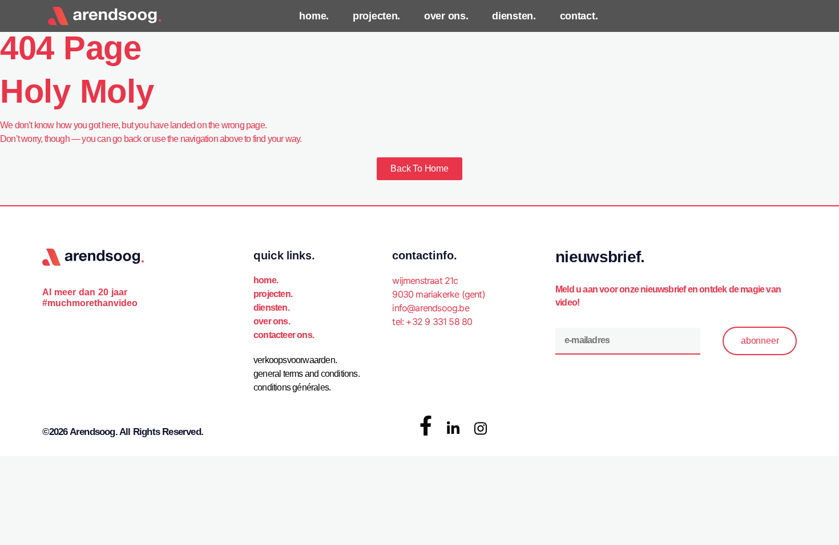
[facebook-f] (426, 426)
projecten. (376, 16)
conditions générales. (291, 387)
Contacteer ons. (283, 335)
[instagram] (480, 428)
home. (314, 16)
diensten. (513, 16)
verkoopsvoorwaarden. (295, 360)
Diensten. (271, 307)
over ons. (446, 16)
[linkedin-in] (453, 428)
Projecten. (272, 294)
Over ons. (271, 321)
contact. (579, 16)
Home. (265, 280)
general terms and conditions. (306, 374)
